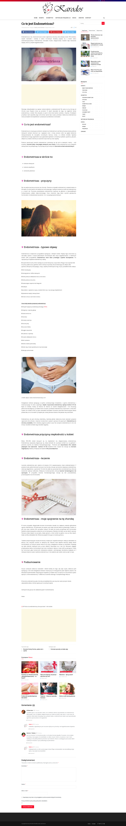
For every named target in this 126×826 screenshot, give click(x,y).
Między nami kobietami (39, 27)
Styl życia (84, 92)
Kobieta (41, 18)
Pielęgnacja (85, 128)
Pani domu (84, 90)
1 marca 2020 (44, 678)
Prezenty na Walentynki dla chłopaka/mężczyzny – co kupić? (29, 676)
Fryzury (84, 124)
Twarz (83, 114)
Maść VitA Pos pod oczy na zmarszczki (96, 70)
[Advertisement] (48, 94)
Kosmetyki (49, 18)
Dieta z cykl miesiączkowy (67, 696)
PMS (45, 307)
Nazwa (23, 784)
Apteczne (84, 99)
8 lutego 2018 (63, 698)
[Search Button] (103, 23)
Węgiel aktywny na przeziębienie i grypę (97, 44)
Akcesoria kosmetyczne (87, 97)
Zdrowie (81, 18)
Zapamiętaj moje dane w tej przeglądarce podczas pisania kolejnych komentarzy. (42, 797)
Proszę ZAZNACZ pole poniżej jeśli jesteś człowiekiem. (34, 801)
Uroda (74, 18)
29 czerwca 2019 (63, 676)
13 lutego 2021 (25, 679)
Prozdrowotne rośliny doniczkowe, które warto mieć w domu (97, 54)
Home (35, 18)
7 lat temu (37, 710)
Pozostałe (84, 110)
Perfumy (84, 108)
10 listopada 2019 (25, 27)
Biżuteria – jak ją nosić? (66, 674)
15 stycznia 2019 (25, 699)
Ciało (83, 101)
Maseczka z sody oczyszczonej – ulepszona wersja (96, 63)
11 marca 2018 (44, 699)
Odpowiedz (30, 720)
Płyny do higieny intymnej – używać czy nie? (48, 675)
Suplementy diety (86, 112)
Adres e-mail (24, 790)
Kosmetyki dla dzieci (87, 103)
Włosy (83, 116)
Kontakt (88, 18)
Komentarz (24, 766)
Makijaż (84, 105)
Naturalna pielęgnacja (63, 18)
